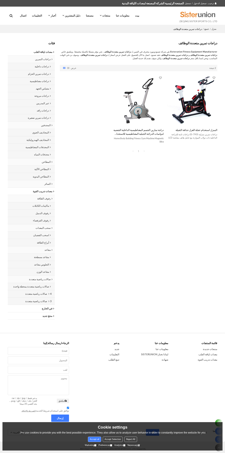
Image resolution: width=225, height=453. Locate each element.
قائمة (68, 68)
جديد (116, 349)
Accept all (94, 439)
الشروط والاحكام (29, 411)
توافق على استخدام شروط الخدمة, (45, 410)
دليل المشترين (72, 15)
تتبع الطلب (113, 359)
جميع (206, 28)
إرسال (60, 418)
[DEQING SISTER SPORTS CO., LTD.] (198, 14)
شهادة (165, 359)
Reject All (130, 439)
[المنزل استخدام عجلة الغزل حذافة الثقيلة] (192, 99)
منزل (213, 28)
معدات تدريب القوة (207, 359)
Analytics (118, 445)
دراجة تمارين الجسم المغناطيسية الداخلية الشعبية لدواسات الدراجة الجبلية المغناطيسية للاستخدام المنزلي (138, 132)
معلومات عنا (122, 15)
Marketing (89, 445)
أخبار (53, 15)
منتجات (106, 15)
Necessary (132, 445)
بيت (137, 15)
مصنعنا (90, 15)
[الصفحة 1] (132, 151)
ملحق (61, 401)
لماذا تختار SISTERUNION (154, 354)
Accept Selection (113, 439)
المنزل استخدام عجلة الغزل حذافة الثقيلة (196, 129)
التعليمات (37, 15)
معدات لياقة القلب (207, 354)
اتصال (23, 15)
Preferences (104, 445)
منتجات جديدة (210, 349)
